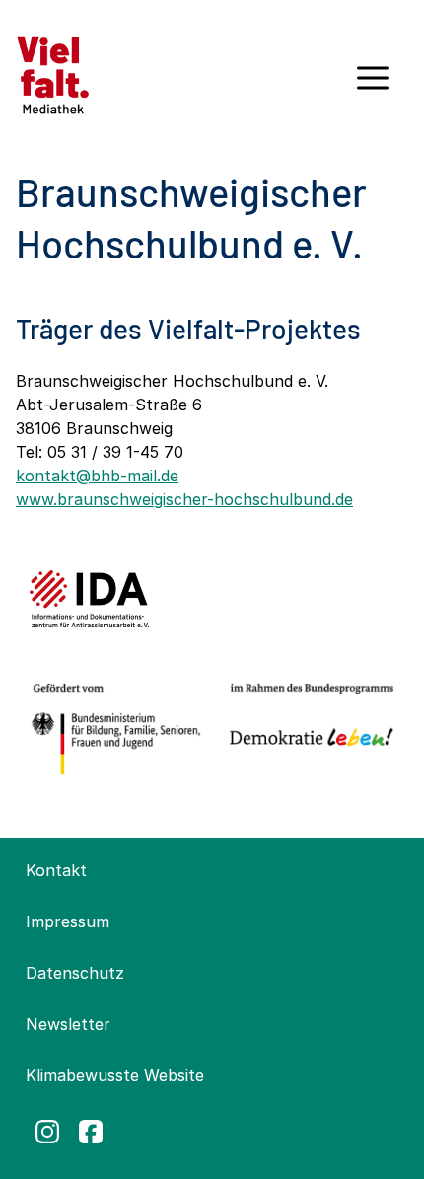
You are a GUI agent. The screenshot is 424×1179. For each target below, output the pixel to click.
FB (91, 1131)
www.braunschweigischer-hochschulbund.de (184, 499)
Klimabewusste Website (115, 1075)
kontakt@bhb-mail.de (97, 475)
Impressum (67, 921)
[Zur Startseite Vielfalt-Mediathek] (53, 73)
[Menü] (372, 84)
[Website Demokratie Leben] (307, 729)
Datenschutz (75, 973)
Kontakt (56, 870)
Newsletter (68, 1024)
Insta (47, 1131)
